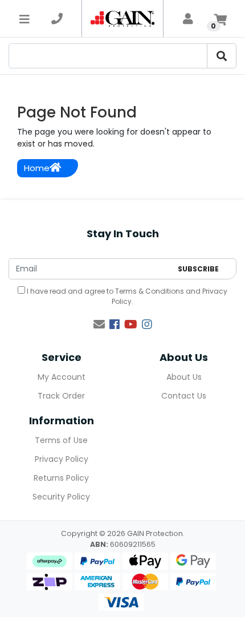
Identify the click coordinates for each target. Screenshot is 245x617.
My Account (61, 377)
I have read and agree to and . (126, 296)
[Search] (221, 55)
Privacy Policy (61, 459)
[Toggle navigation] (24, 19)
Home (37, 168)
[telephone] (57, 18)
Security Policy (61, 496)
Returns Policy (61, 478)
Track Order (61, 395)
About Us (184, 377)
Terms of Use (61, 440)
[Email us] (99, 324)
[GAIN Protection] (122, 18)
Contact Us (183, 395)
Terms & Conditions (149, 291)
